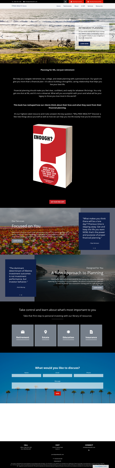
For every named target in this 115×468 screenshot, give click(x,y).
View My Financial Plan (95, 1)
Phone (88, 373)
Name (26, 373)
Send (57, 393)
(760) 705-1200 (17, 1)
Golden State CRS (57, 461)
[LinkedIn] (65, 1)
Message (57, 381)
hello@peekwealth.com (31, 1)
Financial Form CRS (58, 458)
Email (57, 373)
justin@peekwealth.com (57, 454)
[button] (58, 6)
